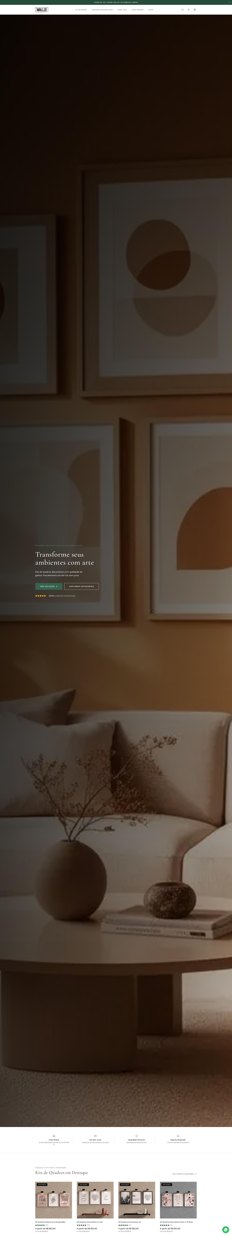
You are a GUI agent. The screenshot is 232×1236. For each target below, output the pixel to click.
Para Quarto (138, 10)
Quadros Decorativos (102, 10)
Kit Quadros (81, 10)
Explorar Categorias (81, 586)
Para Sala (122, 10)
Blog (151, 10)
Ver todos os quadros (183, 1174)
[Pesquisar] (183, 10)
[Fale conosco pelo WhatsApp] (225, 1229)
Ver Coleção (47, 586)
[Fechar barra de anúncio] (229, 2)
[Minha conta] (189, 10)
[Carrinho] (195, 10)
